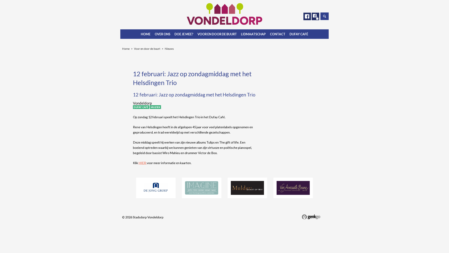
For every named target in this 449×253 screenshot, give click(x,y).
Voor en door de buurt (217, 34)
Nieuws (169, 48)
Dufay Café (299, 34)
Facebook (307, 16)
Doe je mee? (184, 34)
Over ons (162, 34)
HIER (143, 163)
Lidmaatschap (253, 34)
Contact (277, 34)
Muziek (155, 107)
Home (145, 34)
